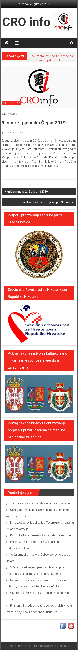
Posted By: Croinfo (14, 132)
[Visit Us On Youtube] (71, 625)
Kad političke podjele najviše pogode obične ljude (40, 535)
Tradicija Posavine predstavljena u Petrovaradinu (40, 503)
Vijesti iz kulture (11, 102)
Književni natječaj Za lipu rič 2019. (27, 191)
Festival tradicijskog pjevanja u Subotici (47, 202)
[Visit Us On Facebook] (63, 625)
